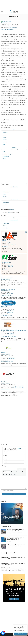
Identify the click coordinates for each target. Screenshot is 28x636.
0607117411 (10, 293)
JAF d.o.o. (4, 240)
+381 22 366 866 (13, 27)
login (9, 212)
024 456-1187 (11, 310)
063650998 (10, 266)
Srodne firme (6, 156)
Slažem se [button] (20, 633)
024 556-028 (10, 312)
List (26, 231)
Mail (4, 144)
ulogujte (20, 448)
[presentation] (6, 472)
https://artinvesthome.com (7, 29)
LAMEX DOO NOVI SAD (6, 278)
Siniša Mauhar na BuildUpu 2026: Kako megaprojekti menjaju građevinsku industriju (11, 517)
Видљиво (20, 469)
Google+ (5, 137)
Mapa (4, 151)
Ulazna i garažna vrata (20, 330)
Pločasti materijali (5, 22)
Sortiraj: (14, 199)
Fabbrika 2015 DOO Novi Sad (8, 289)
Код (24, 469)
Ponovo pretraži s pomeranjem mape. (9, 395)
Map (26, 232)
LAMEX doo (4, 381)
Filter (14, 217)
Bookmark (14, 147)
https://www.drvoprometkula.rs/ (8, 336)
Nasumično (5, 205)
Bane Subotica (4, 306)
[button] (6, 472)
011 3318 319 (11, 333)
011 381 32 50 (11, 357)
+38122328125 (12, 245)
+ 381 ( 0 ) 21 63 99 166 (17, 386)
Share (14, 129)
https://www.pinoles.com (7, 361)
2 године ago (11, 209)
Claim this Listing (14, 149)
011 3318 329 (11, 335)
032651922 (10, 265)
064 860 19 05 (11, 358)
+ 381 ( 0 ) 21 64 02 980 (17, 387)
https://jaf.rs (5, 246)
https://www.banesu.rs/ (6, 315)
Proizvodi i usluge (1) (8, 154)
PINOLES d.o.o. (4, 352)
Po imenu (5, 225)
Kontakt (4, 158)
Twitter (4, 135)
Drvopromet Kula (5, 329)
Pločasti (3, 330)
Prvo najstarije (6, 202)
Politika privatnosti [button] (21, 630)
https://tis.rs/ (5, 269)
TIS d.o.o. (4, 261)
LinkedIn (5, 142)
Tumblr (4, 139)
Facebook (5, 132)
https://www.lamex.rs (6, 389)
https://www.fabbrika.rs (6, 295)
